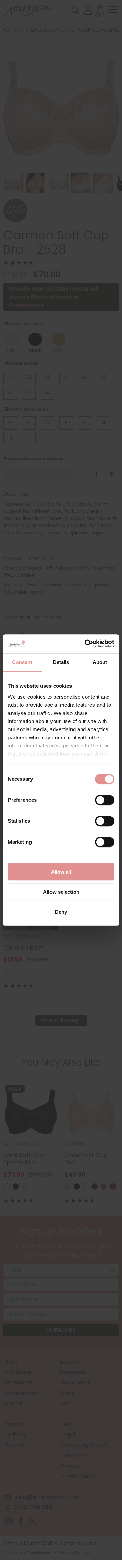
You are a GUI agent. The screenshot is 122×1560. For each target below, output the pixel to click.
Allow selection (61, 892)
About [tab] (100, 662)
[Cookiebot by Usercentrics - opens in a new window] (86, 643)
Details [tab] (61, 662)
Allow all (61, 872)
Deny (61, 912)
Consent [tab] (22, 662)
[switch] (104, 801)
